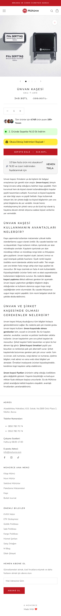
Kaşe (6, 493)
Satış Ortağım (10, 543)
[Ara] (51, 10)
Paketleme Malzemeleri (14, 488)
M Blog (7, 548)
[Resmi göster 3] (32, 81)
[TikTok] (18, 457)
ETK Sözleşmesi (11, 519)
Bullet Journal (10, 498)
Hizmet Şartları (10, 538)
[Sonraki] (40, 81)
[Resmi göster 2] (29, 81)
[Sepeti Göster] (57, 10)
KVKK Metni (9, 514)
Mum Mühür (9, 478)
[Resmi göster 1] (26, 81)
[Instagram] (11, 457)
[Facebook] (5, 457)
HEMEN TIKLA (50, 166)
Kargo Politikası (11, 533)
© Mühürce (30, 605)
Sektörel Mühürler (12, 483)
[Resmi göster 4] (35, 81)
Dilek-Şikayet (10, 553)
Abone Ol (14, 590)
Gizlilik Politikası (11, 524)
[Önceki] (20, 81)
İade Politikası (10, 529)
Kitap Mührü (9, 473)
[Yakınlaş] (54, 22)
